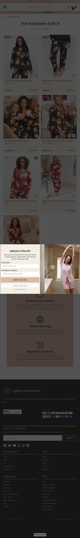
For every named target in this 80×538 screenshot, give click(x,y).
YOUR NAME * (6, 263)
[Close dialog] (78, 246)
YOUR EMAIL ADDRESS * (9, 270)
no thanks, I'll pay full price (20, 285)
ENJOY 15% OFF (20, 280)
